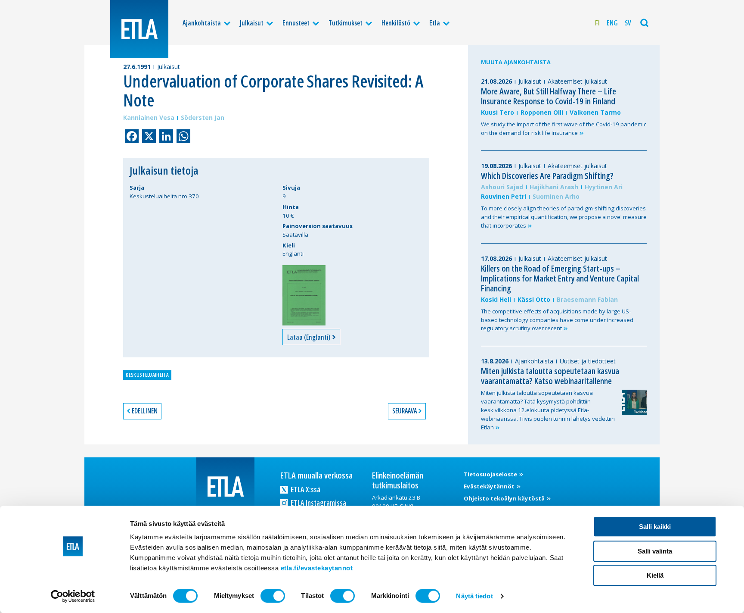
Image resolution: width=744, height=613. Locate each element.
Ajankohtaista (202, 23)
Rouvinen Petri (503, 196)
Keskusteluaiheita (147, 375)
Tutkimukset (346, 23)
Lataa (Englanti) (309, 337)
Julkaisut (252, 23)
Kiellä (655, 575)
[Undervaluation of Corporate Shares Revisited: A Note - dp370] (304, 295)
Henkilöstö (395, 23)
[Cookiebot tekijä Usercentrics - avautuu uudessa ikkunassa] (73, 596)
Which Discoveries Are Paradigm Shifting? (547, 175)
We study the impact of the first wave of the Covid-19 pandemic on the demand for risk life (563, 128)
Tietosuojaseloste (491, 474)
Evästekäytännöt (490, 486)
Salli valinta (655, 551)
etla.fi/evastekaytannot (317, 568)
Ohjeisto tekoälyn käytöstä (505, 498)
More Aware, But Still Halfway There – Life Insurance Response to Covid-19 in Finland (548, 96)
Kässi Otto (534, 299)
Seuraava (404, 411)
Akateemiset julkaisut (577, 81)
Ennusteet (296, 23)
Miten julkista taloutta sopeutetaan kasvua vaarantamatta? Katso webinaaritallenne (550, 376)
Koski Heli (496, 299)
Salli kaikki (655, 526)
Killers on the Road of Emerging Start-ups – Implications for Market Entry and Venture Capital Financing (560, 278)
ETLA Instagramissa (317, 502)
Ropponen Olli (542, 112)
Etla (434, 23)
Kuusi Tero (497, 112)
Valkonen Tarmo (595, 112)
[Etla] (139, 29)
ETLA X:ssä (304, 489)
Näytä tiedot (474, 596)
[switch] (272, 596)
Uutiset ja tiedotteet (588, 361)
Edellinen (145, 411)
